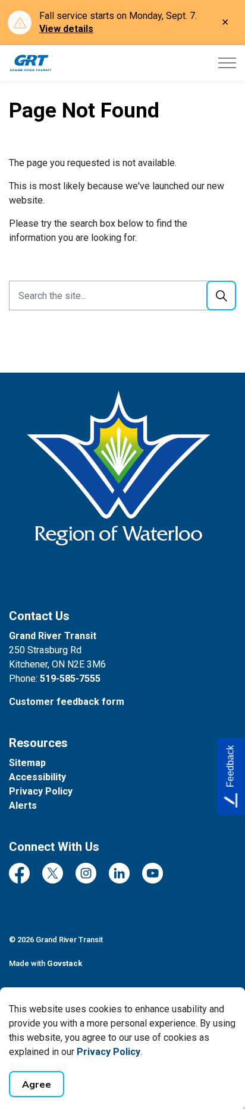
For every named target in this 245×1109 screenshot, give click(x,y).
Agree (36, 1084)
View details (66, 28)
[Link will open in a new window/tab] (122, 486)
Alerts (23, 805)
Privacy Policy (108, 1051)
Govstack (64, 963)
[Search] (221, 295)
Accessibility (37, 777)
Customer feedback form (66, 701)
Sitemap (27, 762)
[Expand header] (227, 63)
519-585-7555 (70, 678)
